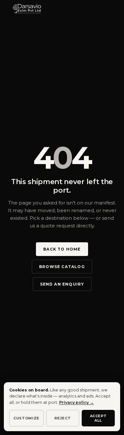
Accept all (98, 418)
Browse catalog (62, 266)
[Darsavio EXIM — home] (27, 9)
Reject (62, 418)
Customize (26, 418)
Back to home (61, 249)
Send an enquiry (62, 284)
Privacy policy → (76, 402)
